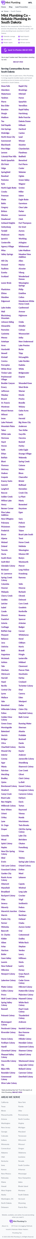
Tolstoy (22, 858)
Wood (3, 840)
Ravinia (22, 747)
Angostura (5, 655)
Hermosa (5, 438)
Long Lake (23, 892)
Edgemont (5, 301)
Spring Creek (24, 462)
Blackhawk (5, 145)
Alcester (22, 269)
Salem (21, 196)
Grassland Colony (8, 870)
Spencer (22, 619)
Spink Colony (6, 844)
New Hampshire (24, 1178)
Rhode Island (23, 1186)
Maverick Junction (9, 911)
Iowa (3, 1165)
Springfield (5, 172)
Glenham (5, 670)
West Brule (23, 387)
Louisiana (21, 1157)
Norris (21, 647)
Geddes (4, 600)
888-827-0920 (18, 62)
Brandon (4, 110)
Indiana (4, 1140)
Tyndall (4, 231)
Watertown (6, 94)
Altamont (5, 884)
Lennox (4, 153)
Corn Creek (23, 604)
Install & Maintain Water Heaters (17, 1229)
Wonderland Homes (24, 278)
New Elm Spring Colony (8, 852)
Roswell (4, 1009)
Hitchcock (5, 674)
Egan (21, 512)
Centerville (5, 243)
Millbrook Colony (8, 806)
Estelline (22, 293)
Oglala (21, 176)
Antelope (5, 342)
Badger (22, 627)
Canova (22, 694)
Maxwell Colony (25, 999)
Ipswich (4, 239)
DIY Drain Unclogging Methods (21, 1226)
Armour (22, 312)
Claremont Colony (26, 1047)
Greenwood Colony (6, 1078)
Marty (21, 501)
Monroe (22, 588)
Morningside (6, 728)
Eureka (4, 273)
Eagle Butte (24, 200)
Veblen (21, 469)
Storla (21, 962)
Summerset (6, 141)
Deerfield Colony (26, 1077)
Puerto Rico (22, 1207)
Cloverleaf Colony (8, 1051)
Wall (3, 312)
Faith (3, 450)
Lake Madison (24, 250)
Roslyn (21, 558)
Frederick (5, 531)
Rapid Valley (24, 110)
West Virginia (6, 1190)
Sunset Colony (25, 786)
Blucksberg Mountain (6, 317)
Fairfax (21, 678)
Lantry (21, 966)
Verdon (22, 950)
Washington (5, 1123)
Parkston (5, 180)
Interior (4, 755)
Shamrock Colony (26, 767)
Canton (22, 133)
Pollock (22, 523)
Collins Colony (7, 991)
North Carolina (23, 1119)
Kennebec (23, 489)
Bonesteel (23, 505)
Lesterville (23, 658)
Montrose (5, 407)
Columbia (5, 584)
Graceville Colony (8, 1061)
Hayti (3, 442)
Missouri (21, 1144)
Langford (5, 489)
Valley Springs (7, 254)
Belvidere (23, 840)
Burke (21, 349)
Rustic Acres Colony (6, 879)
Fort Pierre (23, 164)
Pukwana (5, 523)
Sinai (21, 690)
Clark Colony (24, 778)
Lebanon (22, 877)
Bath (3, 651)
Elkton (4, 293)
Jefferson (5, 391)
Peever (22, 566)
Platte (3, 200)
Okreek (22, 596)
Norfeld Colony (25, 1029)
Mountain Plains (8, 426)
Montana (21, 1190)
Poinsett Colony (8, 1016)
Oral (20, 931)
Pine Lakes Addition (5, 514)
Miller (21, 192)
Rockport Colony (8, 896)
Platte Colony (7, 987)
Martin (21, 235)
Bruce (3, 535)
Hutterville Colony (26, 991)
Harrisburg (23, 114)
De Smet (22, 227)
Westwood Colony (26, 1061)
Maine (3, 1182)
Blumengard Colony (6, 1023)
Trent (21, 538)
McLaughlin (24, 357)
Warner (22, 391)
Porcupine (5, 365)
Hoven (4, 446)
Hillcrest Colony (25, 987)
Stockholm (23, 674)
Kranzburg (23, 574)
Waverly (4, 907)
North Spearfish (7, 160)
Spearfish (22, 102)
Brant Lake (5, 798)
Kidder (4, 939)
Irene (3, 419)
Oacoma (22, 438)
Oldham (22, 643)
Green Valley (24, 180)
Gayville (22, 434)
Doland (4, 546)
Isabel (3, 608)
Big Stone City (25, 422)
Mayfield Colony (26, 713)
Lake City (22, 836)
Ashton (4, 662)
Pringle (22, 655)
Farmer (4, 923)
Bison (21, 473)
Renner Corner (7, 509)
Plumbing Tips (17, 1233)
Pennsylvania (23, 1115)
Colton (21, 297)
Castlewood (24, 308)
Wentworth (23, 562)
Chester (22, 527)
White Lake (6, 434)
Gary (21, 519)
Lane (3, 821)
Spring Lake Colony (27, 862)
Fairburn (22, 798)
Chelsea (22, 911)
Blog (10, 7)
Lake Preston (24, 346)
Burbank (22, 592)
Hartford (22, 129)
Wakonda (23, 458)
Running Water (25, 724)
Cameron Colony (26, 794)
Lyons (3, 694)
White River (6, 369)
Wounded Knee (25, 383)
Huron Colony (7, 1039)
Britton (4, 211)
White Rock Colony (24, 1004)
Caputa (22, 884)
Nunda (21, 818)
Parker (21, 211)
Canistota (5, 334)
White (21, 369)
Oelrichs (4, 647)
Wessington (24, 550)
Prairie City (6, 919)
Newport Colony (8, 974)
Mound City (6, 751)
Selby (21, 338)
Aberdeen (5, 90)
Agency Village (7, 247)
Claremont (23, 666)
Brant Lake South (26, 535)
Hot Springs (6, 129)
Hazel (3, 682)
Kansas (4, 1169)
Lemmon (22, 215)
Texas (3, 1106)
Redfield (22, 157)
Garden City (6, 874)
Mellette (22, 546)
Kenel (21, 639)
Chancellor (23, 477)
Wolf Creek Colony (9, 999)
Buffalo (4, 458)
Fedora (21, 907)
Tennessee (22, 1136)
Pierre (3, 102)
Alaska (3, 1195)
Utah (3, 1157)
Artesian (22, 623)
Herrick (4, 735)
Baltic (3, 204)
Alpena (4, 538)
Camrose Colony (26, 1073)
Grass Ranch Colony (24, 975)
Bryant (4, 399)
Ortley (4, 818)
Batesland (5, 731)
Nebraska (4, 1178)
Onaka (21, 923)
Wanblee (5, 297)
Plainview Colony (26, 995)
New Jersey (5, 1127)
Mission (4, 215)
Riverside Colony (8, 1032)
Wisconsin (22, 1140)
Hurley (21, 446)
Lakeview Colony (8, 980)
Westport (23, 701)
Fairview (4, 771)
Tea (2, 121)
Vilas (3, 900)
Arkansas (21, 1169)
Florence (5, 465)
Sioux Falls (5, 86)
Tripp (21, 353)
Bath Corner (24, 717)
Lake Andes (6, 308)
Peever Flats (24, 670)
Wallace (4, 698)
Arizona (4, 1119)
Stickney (5, 469)
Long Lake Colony (26, 1065)
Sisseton (22, 145)
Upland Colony (25, 1055)
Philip (21, 289)
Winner (22, 141)
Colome (22, 465)
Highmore (23, 316)
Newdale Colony (26, 1043)
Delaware (5, 1207)
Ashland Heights (8, 223)
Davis (21, 802)
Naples (4, 847)
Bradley (4, 778)
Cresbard (22, 682)
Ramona (22, 578)
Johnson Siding (7, 322)
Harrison (4, 950)
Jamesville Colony (26, 759)
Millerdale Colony (8, 709)
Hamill (4, 1047)
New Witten (6, 810)
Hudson (4, 473)
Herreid (22, 419)
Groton (22, 188)
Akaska (22, 731)
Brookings (23, 90)
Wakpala (5, 592)
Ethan (3, 454)
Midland (22, 662)
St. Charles (5, 935)
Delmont (22, 600)
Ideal (3, 858)
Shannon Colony (25, 1051)
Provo (3, 995)
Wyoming (22, 1203)
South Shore (6, 558)
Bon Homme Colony (24, 1034)
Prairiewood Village (6, 378)
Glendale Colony (8, 566)
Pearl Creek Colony (24, 1010)
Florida (20, 1106)
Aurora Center (25, 927)
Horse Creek (24, 542)
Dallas (21, 705)
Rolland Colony (25, 1069)
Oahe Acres (24, 411)
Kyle (3, 184)
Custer (21, 168)
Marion (22, 265)
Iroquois (4, 477)
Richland (4, 570)
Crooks (4, 192)
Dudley (22, 939)
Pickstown (5, 527)
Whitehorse (24, 635)
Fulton (3, 713)
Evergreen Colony (26, 790)
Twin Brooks (24, 825)
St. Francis (5, 403)
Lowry (21, 954)
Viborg (21, 273)
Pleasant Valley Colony (7, 1056)
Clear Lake (23, 207)
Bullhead (22, 485)
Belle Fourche (24, 117)
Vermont (21, 1199)
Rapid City (23, 86)
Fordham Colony (8, 1043)
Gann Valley (6, 958)
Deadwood (5, 219)
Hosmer (4, 588)
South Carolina (23, 1165)
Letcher (4, 604)
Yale (3, 666)
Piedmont (5, 235)
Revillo (4, 686)
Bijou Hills (5, 1069)
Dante (21, 743)
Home (3, 7)
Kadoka (22, 365)
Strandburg (23, 763)
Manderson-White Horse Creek (26, 302)
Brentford (5, 705)
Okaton (22, 844)
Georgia (4, 1132)
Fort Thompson (25, 223)
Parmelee (5, 330)
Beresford (23, 160)
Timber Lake (6, 373)
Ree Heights (6, 802)
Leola (21, 415)
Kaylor (21, 751)
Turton (21, 806)
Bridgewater (24, 373)
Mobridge (5, 133)
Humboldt (5, 349)
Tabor (3, 430)
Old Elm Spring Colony (25, 830)
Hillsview (5, 970)
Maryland (21, 1132)
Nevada (21, 1161)
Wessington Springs (24, 284)
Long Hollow (24, 570)
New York (22, 1102)
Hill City (4, 261)
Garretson (23, 204)
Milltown (22, 958)
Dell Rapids (6, 125)
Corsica (4, 361)
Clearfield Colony (8, 747)
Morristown (24, 821)
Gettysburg (6, 227)
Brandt (21, 651)
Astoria (4, 623)
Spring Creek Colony (6, 579)
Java (3, 643)
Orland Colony (25, 866)
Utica (3, 743)
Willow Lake (6, 501)
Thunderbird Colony (24, 1017)
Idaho (20, 1182)
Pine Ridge (5, 149)
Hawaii (3, 1186)
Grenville (5, 836)
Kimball (4, 357)
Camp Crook (6, 794)
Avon (3, 346)
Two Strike (23, 430)
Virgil (21, 900)
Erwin (3, 862)
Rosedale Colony (8, 1073)
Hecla (3, 554)
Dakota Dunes (25, 121)
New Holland (6, 966)
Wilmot (4, 415)
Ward (21, 874)
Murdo (21, 395)
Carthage (5, 627)
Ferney (21, 970)
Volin (21, 584)
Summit (4, 485)
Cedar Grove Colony (24, 982)
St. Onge (5, 825)
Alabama (4, 1153)
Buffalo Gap (6, 631)
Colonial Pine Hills (8, 157)
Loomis (4, 962)
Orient (4, 814)
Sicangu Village (25, 454)
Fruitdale (22, 735)
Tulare (21, 531)
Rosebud (4, 176)
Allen (21, 261)
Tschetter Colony (26, 686)
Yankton (4, 98)
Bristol (21, 481)
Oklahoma (22, 1153)
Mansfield (5, 888)
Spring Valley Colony (6, 1004)
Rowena (22, 615)
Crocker (22, 896)
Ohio (20, 1111)
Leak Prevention (21, 7)
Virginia (21, 1123)
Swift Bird (5, 562)
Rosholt (22, 442)
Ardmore (22, 1022)
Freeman (5, 196)
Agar (3, 763)
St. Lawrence (6, 574)
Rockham (22, 915)
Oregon (21, 1148)
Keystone (23, 509)
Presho (21, 399)
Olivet (21, 774)
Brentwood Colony (9, 786)
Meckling (5, 774)
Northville (23, 611)
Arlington (22, 243)
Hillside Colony (25, 1039)
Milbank (22, 125)
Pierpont (4, 635)
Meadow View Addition (25, 255)
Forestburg (23, 847)
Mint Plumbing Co (16, 1237)
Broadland (5, 892)
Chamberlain (24, 149)
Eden (21, 698)
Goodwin (22, 608)
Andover (22, 755)
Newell (4, 353)
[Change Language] (30, 2)
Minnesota (5, 1144)
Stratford (5, 790)
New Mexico (6, 1174)
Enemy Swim (6, 481)
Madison (4, 117)
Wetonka (5, 927)
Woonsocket (24, 334)
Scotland (4, 277)
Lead (21, 137)
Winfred (22, 888)
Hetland (22, 919)
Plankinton (5, 289)
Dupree (22, 377)
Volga (3, 168)
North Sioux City (8, 137)
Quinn (3, 782)
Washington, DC (7, 1199)
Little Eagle (23, 450)
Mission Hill (24, 554)
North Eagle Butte (8, 188)
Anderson (23, 426)
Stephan (22, 947)
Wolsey (22, 407)
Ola (2, 1065)
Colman (22, 330)
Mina (3, 250)
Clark (21, 219)
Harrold (4, 678)
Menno (4, 338)
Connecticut (5, 1148)
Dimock (4, 615)
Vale (3, 701)
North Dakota (6, 1203)
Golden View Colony (6, 718)
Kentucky (4, 1161)
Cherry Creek (6, 596)
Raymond (23, 810)
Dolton (21, 870)
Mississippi (22, 1174)
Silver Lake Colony (9, 1083)
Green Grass (6, 724)
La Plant (22, 497)
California (4, 1102)
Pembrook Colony (8, 1029)
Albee (3, 943)
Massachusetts (6, 1115)
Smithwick (23, 904)
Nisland (4, 542)
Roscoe (4, 493)
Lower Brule (6, 283)
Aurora (21, 231)
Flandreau (23, 153)
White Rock (24, 943)
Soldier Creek (7, 497)
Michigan (21, 1127)
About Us (5, 1226)
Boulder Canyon (8, 383)
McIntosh (5, 658)
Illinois (3, 1111)
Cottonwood (24, 935)
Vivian (21, 851)
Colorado (4, 1136)
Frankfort (5, 619)
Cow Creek (23, 771)
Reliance (4, 639)
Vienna (22, 814)
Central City (6, 690)
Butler (3, 954)
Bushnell (22, 739)
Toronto (4, 550)
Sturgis (4, 114)
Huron (21, 98)
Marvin (4, 915)
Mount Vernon (7, 411)
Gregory (4, 207)
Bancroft (4, 931)
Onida (21, 322)
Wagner (22, 184)
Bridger (4, 739)
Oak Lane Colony (8, 866)
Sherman (22, 728)
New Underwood (26, 342)
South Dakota (23, 1195)
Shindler (22, 326)
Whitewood (24, 247)
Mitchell (22, 94)
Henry (3, 505)
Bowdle (22, 403)
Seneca (4, 904)
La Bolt (21, 782)
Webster (22, 172)
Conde (4, 611)
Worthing (23, 239)
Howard (4, 265)
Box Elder (5, 106)
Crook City (23, 493)
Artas (3, 947)
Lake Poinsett (7, 422)
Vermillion (23, 106)
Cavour (22, 631)
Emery (4, 387)
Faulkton (4, 269)
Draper (4, 829)
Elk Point (5, 164)
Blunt (3, 462)
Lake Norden (24, 361)
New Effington (7, 519)
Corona (4, 759)
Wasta (4, 767)
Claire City (23, 709)
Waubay (4, 395)
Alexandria (5, 326)
